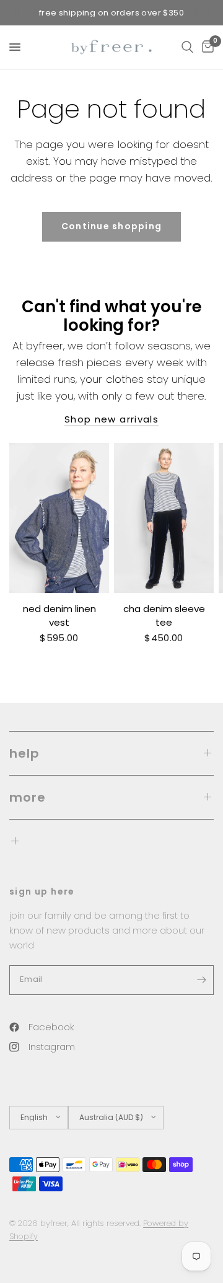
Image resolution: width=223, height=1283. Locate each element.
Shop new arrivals (111, 419)
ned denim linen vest (59, 615)
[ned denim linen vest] (59, 518)
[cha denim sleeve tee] (164, 518)
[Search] (187, 47)
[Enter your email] (201, 980)
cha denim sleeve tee (164, 615)
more (27, 797)
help (24, 753)
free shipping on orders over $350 (111, 13)
